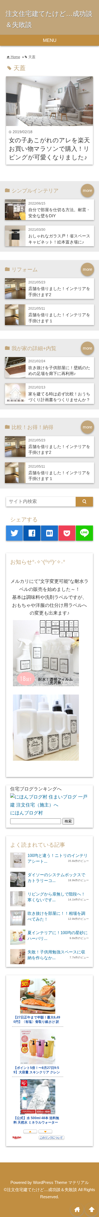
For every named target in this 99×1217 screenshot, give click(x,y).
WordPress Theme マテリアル (61, 1182)
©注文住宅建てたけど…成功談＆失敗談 (40, 1189)
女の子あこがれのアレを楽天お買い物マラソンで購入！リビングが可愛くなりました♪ (49, 149)
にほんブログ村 (26, 813)
